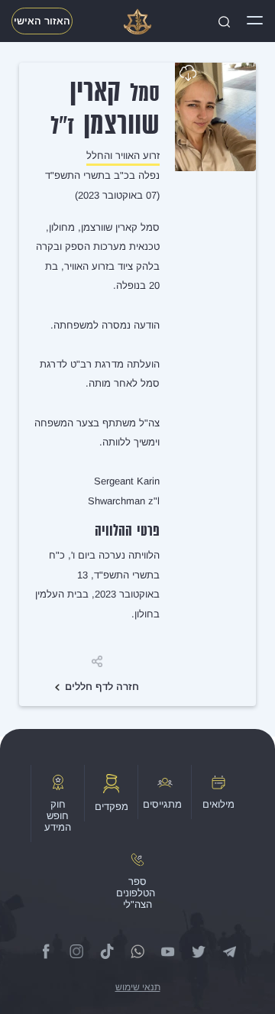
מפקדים (111, 806)
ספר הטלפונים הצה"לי (135, 893)
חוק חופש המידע (57, 816)
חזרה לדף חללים (102, 686)
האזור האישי (42, 21)
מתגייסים (162, 804)
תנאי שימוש (137, 987)
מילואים (218, 804)
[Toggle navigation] (255, 21)
